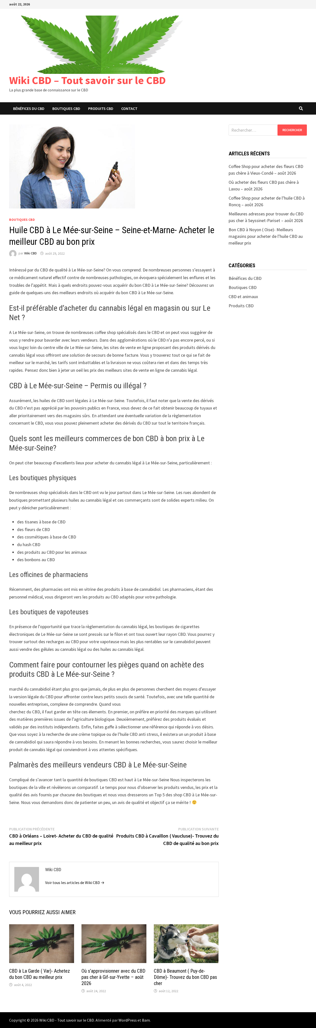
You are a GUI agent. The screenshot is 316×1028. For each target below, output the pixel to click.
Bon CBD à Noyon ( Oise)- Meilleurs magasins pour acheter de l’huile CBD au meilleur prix (266, 236)
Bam (146, 1020)
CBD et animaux (243, 296)
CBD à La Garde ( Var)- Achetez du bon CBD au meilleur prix (39, 974)
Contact (129, 108)
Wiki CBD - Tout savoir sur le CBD (66, 1020)
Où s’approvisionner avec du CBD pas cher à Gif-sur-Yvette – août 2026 (113, 977)
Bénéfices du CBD (28, 108)
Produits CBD (100, 108)
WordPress (127, 1020)
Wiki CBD (30, 253)
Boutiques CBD (66, 108)
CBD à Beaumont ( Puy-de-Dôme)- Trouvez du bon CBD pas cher (185, 977)
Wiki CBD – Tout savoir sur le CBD (87, 80)
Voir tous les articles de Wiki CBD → (74, 882)
